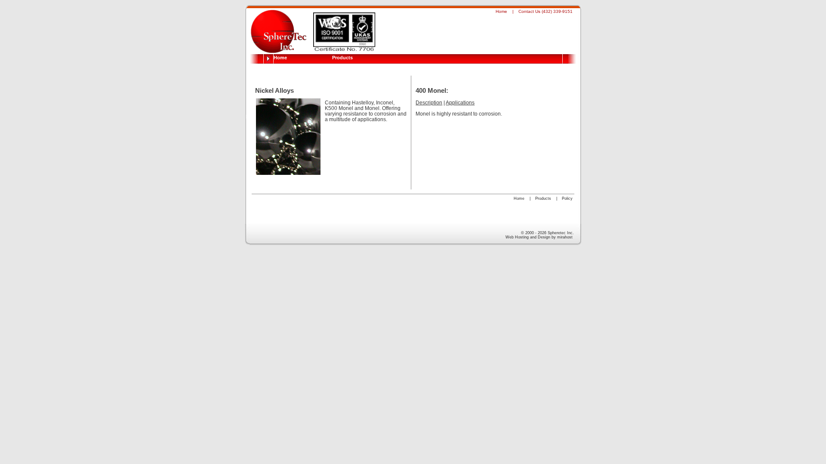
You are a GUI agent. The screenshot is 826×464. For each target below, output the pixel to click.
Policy (567, 198)
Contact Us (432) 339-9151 (545, 11)
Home (501, 11)
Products (342, 57)
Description (429, 102)
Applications (460, 102)
